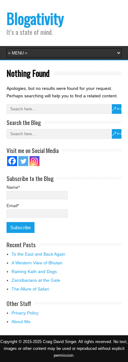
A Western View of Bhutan (36, 262)
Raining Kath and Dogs (34, 271)
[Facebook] (12, 161)
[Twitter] (23, 161)
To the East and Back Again (38, 254)
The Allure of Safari (30, 288)
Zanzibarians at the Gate (35, 280)
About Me (20, 321)
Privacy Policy (25, 312)
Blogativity (35, 18)
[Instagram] (34, 161)
